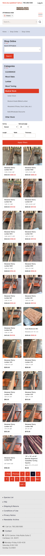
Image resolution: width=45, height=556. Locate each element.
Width (15, 132)
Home (4, 31)
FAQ (5, 502)
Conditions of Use (11, 511)
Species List (8, 497)
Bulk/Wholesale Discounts (16, 112)
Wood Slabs (10, 77)
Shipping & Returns (11, 506)
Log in (40, 3)
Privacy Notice (9, 515)
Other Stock (10, 117)
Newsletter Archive (11, 520)
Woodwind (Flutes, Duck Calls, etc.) (20, 106)
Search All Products (10, 46)
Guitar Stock (12, 96)
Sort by (5, 124)
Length (5, 132)
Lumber (8, 81)
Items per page (23, 124)
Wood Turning (10, 86)
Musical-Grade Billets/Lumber (18, 101)
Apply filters (22, 142)
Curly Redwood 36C (31, 329)
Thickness (28, 132)
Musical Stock (10, 91)
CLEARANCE (10, 72)
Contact (8, 531)
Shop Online (14, 31)
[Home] (22, 8)
